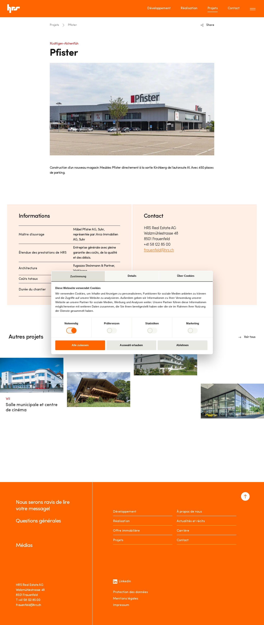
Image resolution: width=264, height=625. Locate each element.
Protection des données (130, 592)
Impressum (121, 605)
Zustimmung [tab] (78, 276)
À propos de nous (189, 511)
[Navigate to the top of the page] (245, 496)
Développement (159, 8)
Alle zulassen (80, 345)
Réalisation (189, 8)
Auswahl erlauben (131, 345)
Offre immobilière (126, 531)
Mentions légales (125, 598)
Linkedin (125, 581)
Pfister (72, 25)
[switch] (112, 331)
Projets (212, 8)
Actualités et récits (191, 521)
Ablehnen (182, 345)
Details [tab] (132, 275)
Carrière (183, 531)
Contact (234, 8)
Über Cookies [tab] (185, 275)
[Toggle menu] (253, 8)
